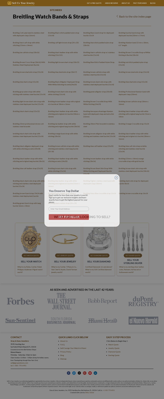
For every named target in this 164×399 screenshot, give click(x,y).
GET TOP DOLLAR (68, 216)
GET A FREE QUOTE (94, 3)
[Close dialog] (116, 176)
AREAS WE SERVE (111, 3)
